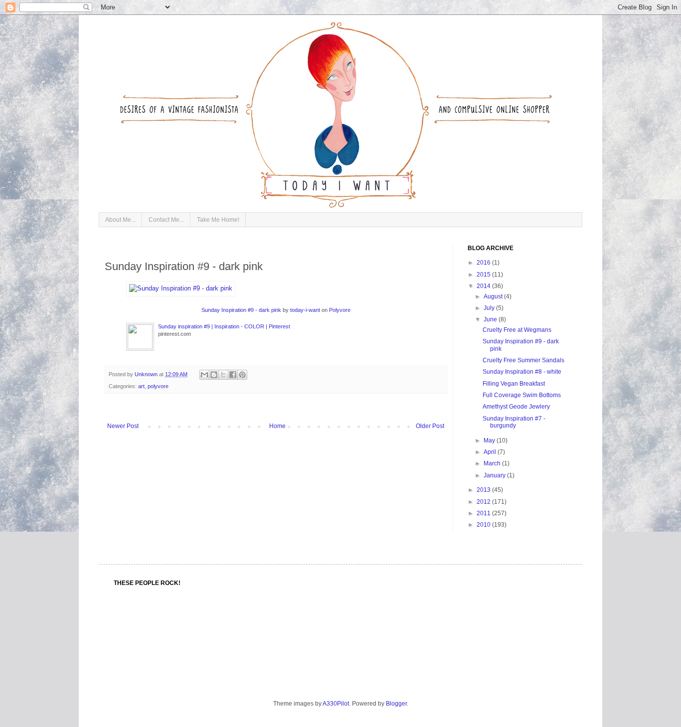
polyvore (158, 386)
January (495, 475)
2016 (484, 262)
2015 (484, 274)
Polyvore (339, 310)
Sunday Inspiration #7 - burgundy (514, 422)
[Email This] (204, 375)
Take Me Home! (218, 219)
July (490, 307)
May (490, 440)
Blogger (396, 703)
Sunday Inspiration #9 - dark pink (241, 310)
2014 (484, 286)
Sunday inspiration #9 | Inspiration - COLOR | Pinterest (224, 326)
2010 (484, 524)
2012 (484, 501)
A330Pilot (336, 703)
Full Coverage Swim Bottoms (522, 395)
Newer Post (123, 426)
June (491, 319)
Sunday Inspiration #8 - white (522, 371)
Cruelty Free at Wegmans (517, 329)
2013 (484, 489)
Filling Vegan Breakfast (514, 383)
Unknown (147, 374)
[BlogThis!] (214, 375)
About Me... (120, 219)
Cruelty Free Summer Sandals (523, 360)
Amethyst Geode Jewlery (516, 406)
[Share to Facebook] (233, 375)
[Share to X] (223, 375)
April (491, 451)
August (494, 296)
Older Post (430, 426)
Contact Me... (166, 219)
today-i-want (305, 310)
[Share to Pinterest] (242, 375)
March (493, 463)
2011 (484, 513)
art (141, 386)
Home (277, 426)
